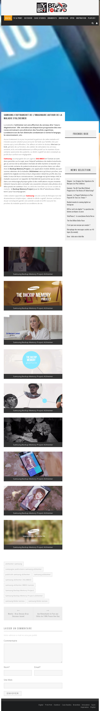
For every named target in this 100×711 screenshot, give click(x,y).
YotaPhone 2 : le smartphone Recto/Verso (80, 216)
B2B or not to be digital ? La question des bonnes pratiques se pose (80, 210)
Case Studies (40, 18)
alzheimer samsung (13, 564)
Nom (7, 667)
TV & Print (17, 18)
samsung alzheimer (42, 574)
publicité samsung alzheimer (17, 574)
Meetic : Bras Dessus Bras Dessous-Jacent (18, 615)
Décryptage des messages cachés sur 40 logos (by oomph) (80, 230)
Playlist (91, 18)
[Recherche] (93, 23)
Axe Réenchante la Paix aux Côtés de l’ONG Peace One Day (48, 615)
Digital (8, 18)
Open (72, 18)
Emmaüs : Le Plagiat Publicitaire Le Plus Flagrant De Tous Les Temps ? (80, 196)
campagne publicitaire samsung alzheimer (23, 569)
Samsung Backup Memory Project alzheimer (24, 596)
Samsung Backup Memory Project (19, 590)
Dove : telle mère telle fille (75, 236)
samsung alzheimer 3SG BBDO (18, 580)
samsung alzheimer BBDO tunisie (19, 585)
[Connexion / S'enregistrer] (97, 23)
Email (37, 667)
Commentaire (10, 640)
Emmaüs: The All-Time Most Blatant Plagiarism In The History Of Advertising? (80, 189)
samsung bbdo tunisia (14, 601)
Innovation (63, 18)
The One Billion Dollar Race (76, 220)
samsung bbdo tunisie (38, 601)
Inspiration (81, 18)
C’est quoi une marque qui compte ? (78, 225)
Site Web (8, 679)
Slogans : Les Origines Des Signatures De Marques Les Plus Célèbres (80, 182)
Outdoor (28, 18)
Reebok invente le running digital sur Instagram (79, 203)
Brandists (52, 18)
